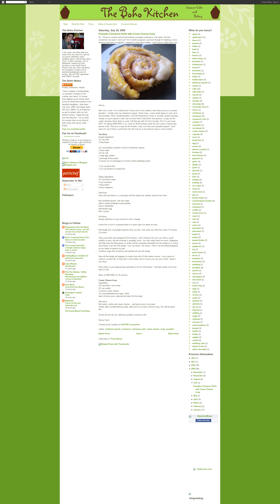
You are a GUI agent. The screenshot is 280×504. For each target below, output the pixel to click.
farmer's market (199, 149)
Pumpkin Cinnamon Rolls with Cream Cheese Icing (127, 34)
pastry (195, 237)
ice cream (196, 186)
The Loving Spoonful (74, 245)
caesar (195, 86)
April (196, 399)
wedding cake (198, 343)
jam (194, 195)
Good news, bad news (74, 258)
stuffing (195, 313)
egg (194, 143)
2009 (193, 369)
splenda (196, 304)
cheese (195, 98)
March (196, 403)
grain (194, 167)
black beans (197, 58)
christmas (196, 113)
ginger (195, 164)
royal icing (197, 286)
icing (162, 329)
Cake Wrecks (71, 264)
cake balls (196, 92)
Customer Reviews (129, 24)
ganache (196, 158)
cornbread (197, 128)
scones (195, 295)
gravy (194, 174)
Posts (68, 185)
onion (195, 225)
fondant (195, 152)
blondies (196, 61)
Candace (69, 84)
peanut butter (198, 240)
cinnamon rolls (139, 329)
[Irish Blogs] (76, 158)
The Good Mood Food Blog (77, 311)
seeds (195, 298)
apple (194, 34)
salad (194, 292)
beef (194, 49)
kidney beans (198, 198)
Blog (65, 24)
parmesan (196, 231)
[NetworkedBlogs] (203, 416)
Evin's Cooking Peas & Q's (77, 237)
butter (195, 76)
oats (194, 222)
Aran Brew (70, 285)
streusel (196, 310)
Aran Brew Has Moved (74, 287)
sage (194, 289)
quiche (195, 270)
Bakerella (69, 301)
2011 (193, 362)
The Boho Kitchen (69, 136)
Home (139, 334)
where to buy (198, 346)
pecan (195, 243)
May (195, 396)
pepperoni (197, 246)
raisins (195, 273)
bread (194, 67)
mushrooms (197, 213)
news (194, 216)
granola (195, 170)
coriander (196, 125)
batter (194, 46)
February (198, 406)
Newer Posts (104, 334)
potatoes (196, 258)
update (195, 337)
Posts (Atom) (116, 339)
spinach (196, 301)
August (197, 379)
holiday (195, 183)
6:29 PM (124, 324)
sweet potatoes (199, 325)
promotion (197, 261)
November (198, 376)
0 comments (134, 324)
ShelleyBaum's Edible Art (76, 256)
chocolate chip (199, 107)
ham (194, 177)
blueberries (197, 64)
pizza (194, 255)
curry (194, 137)
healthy (195, 180)
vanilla (195, 340)
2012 (193, 358)
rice (194, 283)
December (198, 372)
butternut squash (113, 329)
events (195, 146)
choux (195, 110)
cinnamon (126, 329)
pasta (194, 234)
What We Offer (78, 24)
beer (194, 52)
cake (194, 89)
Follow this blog (203, 420)
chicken (195, 101)
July (195, 383)
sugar (194, 316)
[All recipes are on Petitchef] (76, 173)
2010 (193, 365)
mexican (196, 204)
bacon (195, 40)
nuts (194, 219)
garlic (194, 161)
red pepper (197, 277)
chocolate (196, 104)
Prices (91, 24)
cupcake (196, 134)
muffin (195, 210)
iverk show (197, 192)
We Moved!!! (70, 266)
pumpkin (170, 329)
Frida (67, 295)
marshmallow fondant (202, 201)
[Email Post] (140, 324)
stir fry (195, 307)
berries (195, 55)
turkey (195, 334)
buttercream (197, 80)
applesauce (197, 37)
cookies (195, 122)
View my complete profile (73, 129)
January (197, 410)
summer (196, 322)
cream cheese (153, 329)
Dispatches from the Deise (77, 227)
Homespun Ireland (73, 293)
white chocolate (199, 349)
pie (193, 249)
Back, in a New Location (75, 240)
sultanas (196, 319)
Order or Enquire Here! (107, 24)
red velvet (196, 280)
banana (195, 43)
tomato (195, 328)
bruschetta (197, 74)
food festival (197, 155)
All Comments (72, 189)
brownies (196, 71)
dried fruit (196, 140)
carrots (195, 95)
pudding (196, 264)
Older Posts (173, 334)
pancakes (196, 228)
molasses (196, 207)
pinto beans (197, 252)
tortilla (195, 331)
